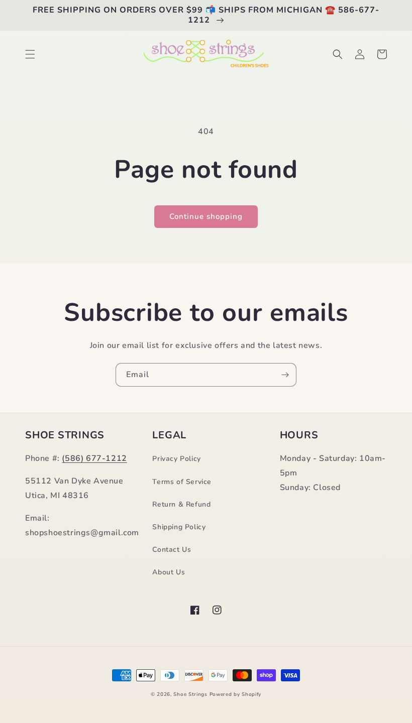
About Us (168, 572)
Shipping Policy (178, 527)
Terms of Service (182, 482)
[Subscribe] (285, 375)
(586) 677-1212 (94, 458)
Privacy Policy (176, 458)
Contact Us (171, 549)
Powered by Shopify (236, 694)
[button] (30, 54)
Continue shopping (206, 216)
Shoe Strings (190, 694)
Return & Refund (181, 504)
